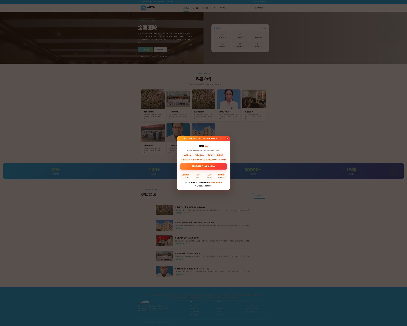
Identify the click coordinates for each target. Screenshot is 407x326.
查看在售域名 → (216, 182)
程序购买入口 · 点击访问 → (203, 166)
